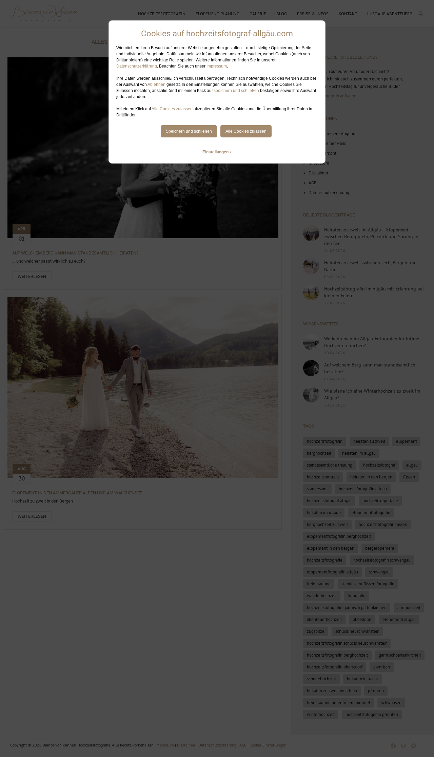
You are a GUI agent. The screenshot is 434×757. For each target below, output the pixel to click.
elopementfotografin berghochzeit (339, 536)
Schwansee (391, 702)
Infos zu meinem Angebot (333, 133)
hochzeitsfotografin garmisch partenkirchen (347, 607)
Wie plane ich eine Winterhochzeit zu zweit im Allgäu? (372, 394)
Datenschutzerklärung (136, 66)
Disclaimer (318, 173)
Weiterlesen (32, 276)
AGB (313, 183)
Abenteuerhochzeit (324, 619)
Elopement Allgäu (399, 619)
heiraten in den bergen (371, 477)
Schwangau (379, 572)
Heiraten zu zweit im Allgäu (332, 691)
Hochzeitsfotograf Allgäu (329, 501)
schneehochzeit (321, 679)
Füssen (409, 477)
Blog (281, 14)
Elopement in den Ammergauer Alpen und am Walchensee (77, 492)
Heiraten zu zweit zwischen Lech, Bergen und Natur (370, 266)
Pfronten (376, 691)
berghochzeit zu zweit (327, 524)
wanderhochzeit (322, 596)
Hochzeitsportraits (323, 477)
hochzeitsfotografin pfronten (372, 714)
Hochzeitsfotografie (324, 560)
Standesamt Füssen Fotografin (367, 584)
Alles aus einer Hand (328, 143)
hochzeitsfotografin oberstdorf (334, 667)
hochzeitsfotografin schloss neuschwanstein (347, 643)
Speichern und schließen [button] (189, 131)
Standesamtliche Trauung (329, 465)
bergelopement (379, 548)
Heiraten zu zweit (369, 441)
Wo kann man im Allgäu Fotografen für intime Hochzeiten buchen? (371, 342)
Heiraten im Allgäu (359, 453)
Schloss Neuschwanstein (357, 631)
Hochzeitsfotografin (161, 14)
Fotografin (357, 596)
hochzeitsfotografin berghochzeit (337, 655)
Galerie (258, 14)
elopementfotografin (371, 512)
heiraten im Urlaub (324, 512)
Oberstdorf (362, 619)
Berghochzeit (319, 453)
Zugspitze (315, 631)
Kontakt (348, 14)
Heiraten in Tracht (362, 679)
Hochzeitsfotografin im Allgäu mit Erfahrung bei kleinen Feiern (374, 292)
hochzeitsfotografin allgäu (363, 489)
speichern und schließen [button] (236, 90)
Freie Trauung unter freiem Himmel (338, 702)
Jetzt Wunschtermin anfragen (329, 96)
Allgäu (412, 465)
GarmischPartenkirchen (400, 655)
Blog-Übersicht (322, 153)
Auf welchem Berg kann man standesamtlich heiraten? (75, 253)
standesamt (317, 489)
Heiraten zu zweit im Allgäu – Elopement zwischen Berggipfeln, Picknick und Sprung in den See (371, 236)
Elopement (406, 441)
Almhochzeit (408, 607)
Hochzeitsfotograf (379, 465)
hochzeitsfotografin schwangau (382, 560)
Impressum (216, 66)
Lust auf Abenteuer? (389, 14)
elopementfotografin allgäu (332, 572)
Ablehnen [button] (156, 84)
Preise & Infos (313, 14)
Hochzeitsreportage (380, 501)
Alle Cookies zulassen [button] (172, 109)
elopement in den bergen (330, 548)
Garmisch (381, 667)
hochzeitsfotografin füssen (383, 524)
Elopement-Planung (217, 14)
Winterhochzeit (321, 714)
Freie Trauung (319, 584)
